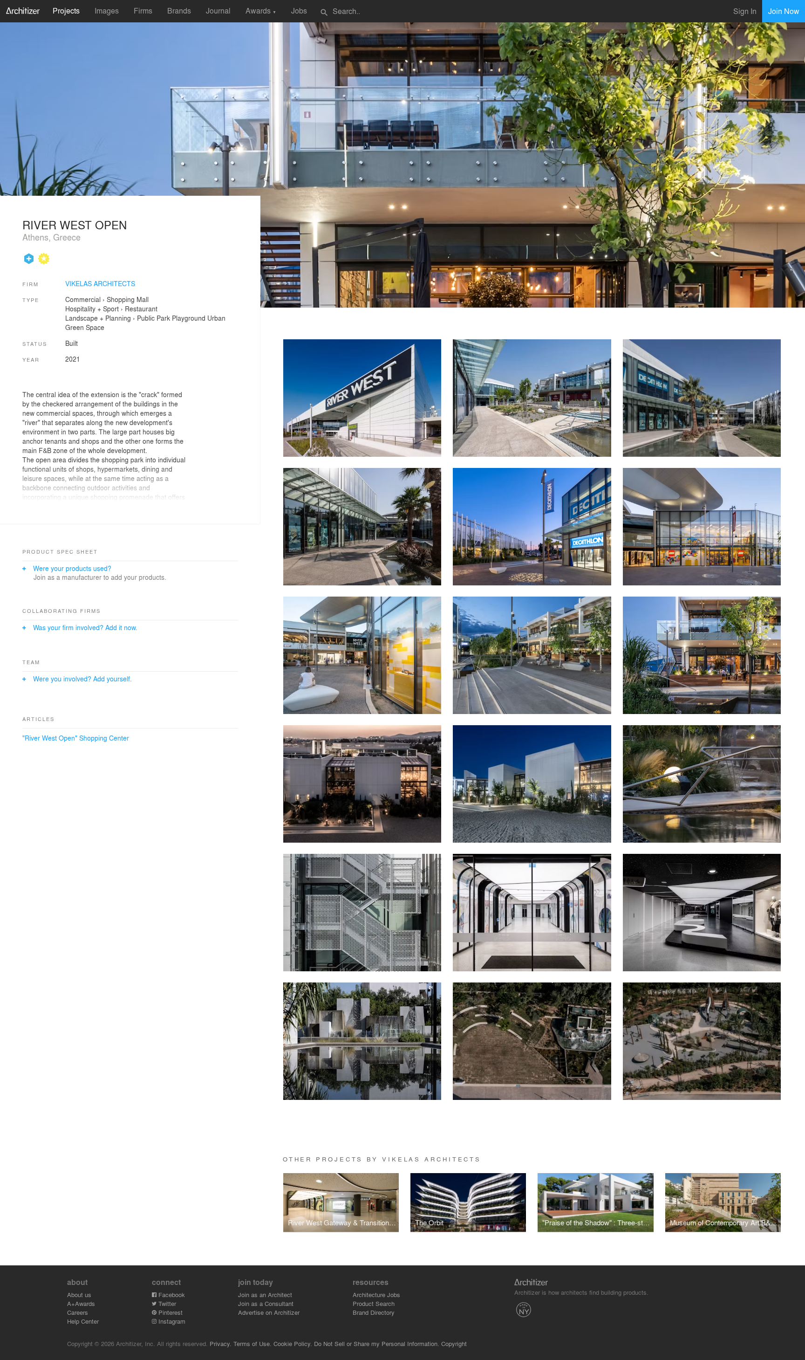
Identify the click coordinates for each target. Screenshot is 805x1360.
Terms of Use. (252, 1343)
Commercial (83, 299)
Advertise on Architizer (269, 1312)
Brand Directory (374, 1312)
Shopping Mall (128, 299)
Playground (188, 318)
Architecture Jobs (376, 1294)
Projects (66, 10)
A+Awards (81, 1303)
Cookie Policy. (292, 1343)
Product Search (374, 1303)
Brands (179, 10)
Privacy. (221, 1343)
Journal (218, 10)
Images (107, 10)
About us (79, 1294)
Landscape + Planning (98, 318)
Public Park (153, 318)
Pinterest (170, 1312)
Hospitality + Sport (92, 308)
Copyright (454, 1343)
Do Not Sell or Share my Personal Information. (376, 1343)
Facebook (171, 1294)
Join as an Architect (265, 1294)
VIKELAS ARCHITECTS (100, 283)
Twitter (166, 1303)
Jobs (299, 10)
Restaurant (141, 308)
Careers (77, 1312)
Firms (143, 10)
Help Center (83, 1321)
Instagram (171, 1321)
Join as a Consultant (265, 1303)
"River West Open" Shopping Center (75, 737)
